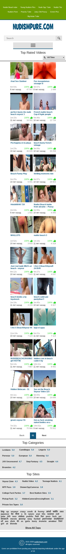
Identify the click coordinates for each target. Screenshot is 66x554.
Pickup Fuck (9, 499)
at (7, 523)
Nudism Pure (13, 12)
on (8, 516)
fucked (37, 519)
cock (30, 511)
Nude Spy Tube (44, 7)
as (22, 521)
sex (62, 511)
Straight (52, 461)
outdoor (59, 518)
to (12, 513)
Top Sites (33, 474)
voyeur (14, 511)
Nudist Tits (58, 7)
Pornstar (8, 456)
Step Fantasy (34, 461)
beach (4, 518)
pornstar (47, 518)
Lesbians (8, 450)
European (25, 456)
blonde (13, 523)
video (21, 516)
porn (48, 516)
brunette (43, 521)
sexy (29, 519)
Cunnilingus (26, 450)
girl (2, 523)
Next (44, 435)
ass (6, 521)
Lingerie (44, 450)
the (17, 513)
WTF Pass (8, 487)
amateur (53, 521)
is (25, 513)
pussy (22, 518)
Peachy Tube (26, 12)
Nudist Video (30, 481)
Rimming (42, 456)
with (55, 511)
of (2, 521)
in (18, 521)
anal (38, 514)
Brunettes (8, 467)
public (29, 516)
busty (34, 521)
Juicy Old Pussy (40, 12)
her (60, 521)
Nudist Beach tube (10, 7)
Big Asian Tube (33, 16)
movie (13, 518)
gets (27, 521)
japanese (5, 514)
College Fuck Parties (13, 493)
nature (31, 514)
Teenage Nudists (52, 481)
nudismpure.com (40, 542)
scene (50, 513)
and (48, 511)
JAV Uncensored (12, 461)
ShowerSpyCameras (31, 487)
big (2, 511)
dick (12, 521)
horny (41, 511)
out (59, 516)
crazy (22, 511)
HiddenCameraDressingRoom (38, 499)
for (42, 516)
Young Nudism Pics (27, 7)
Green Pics (54, 12)
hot (37, 516)
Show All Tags (33, 527)
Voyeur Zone (10, 481)
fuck (54, 516)
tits (43, 514)
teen (14, 516)
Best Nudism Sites (40, 493)
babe (3, 516)
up (7, 511)
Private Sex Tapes (12, 505)
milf (57, 514)
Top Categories (33, 442)
